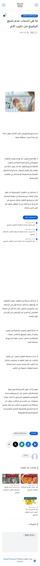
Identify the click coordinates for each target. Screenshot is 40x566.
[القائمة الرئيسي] (36, 5)
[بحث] (3, 5)
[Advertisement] (20, 63)
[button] (28, 444)
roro (32, 32)
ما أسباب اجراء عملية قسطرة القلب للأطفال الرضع (19, 233)
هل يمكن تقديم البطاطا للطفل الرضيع (21, 225)
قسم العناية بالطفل (29, 16)
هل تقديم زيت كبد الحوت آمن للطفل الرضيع (19, 241)
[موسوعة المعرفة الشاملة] (20, 5)
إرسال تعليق (29, 535)
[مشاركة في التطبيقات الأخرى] (9, 444)
